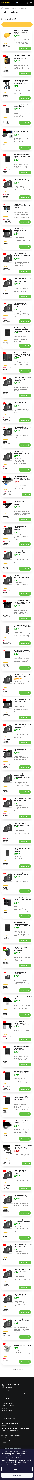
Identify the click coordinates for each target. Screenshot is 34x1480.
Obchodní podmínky (7, 1405)
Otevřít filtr (17, 24)
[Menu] (31, 2)
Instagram (8, 1390)
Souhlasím (17, 1475)
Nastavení (17, 1469)
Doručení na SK (6, 1413)
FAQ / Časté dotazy (7, 1403)
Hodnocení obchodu (7, 1410)
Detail (26, 494)
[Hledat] (21, 3)
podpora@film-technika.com (14, 1384)
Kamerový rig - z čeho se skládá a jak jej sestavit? (16, 1440)
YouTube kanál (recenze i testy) (15, 1393)
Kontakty (4, 1408)
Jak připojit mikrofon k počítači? (10, 1435)
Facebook (8, 1387)
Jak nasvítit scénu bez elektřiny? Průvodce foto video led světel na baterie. (15, 1429)
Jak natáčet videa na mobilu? (10, 1423)
